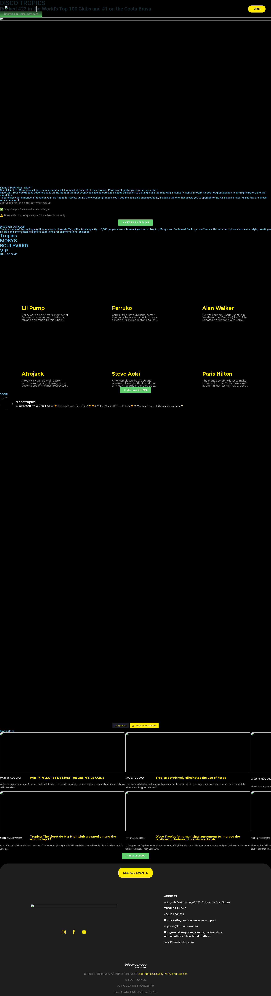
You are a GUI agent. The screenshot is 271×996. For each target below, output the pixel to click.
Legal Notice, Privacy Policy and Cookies (162, 973)
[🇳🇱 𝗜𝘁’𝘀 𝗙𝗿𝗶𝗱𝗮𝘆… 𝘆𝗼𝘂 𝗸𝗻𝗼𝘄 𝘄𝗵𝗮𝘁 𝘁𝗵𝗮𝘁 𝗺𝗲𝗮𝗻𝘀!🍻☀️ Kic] (101, 524)
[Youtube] (84, 932)
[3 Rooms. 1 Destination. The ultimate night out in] (169, 687)
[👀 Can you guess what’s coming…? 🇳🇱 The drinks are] (33, 526)
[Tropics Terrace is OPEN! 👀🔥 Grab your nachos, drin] (169, 636)
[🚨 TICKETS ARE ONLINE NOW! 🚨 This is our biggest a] (33, 608)
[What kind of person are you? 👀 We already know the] (101, 636)
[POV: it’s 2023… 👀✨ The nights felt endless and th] (33, 681)
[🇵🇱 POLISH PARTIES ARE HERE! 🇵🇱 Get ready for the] (169, 528)
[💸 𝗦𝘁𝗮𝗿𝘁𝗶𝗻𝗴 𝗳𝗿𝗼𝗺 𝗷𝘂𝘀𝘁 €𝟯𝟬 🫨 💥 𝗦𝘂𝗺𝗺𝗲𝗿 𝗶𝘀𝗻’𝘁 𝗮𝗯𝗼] (169, 461)
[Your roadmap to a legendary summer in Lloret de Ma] (33, 649)
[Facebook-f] (74, 932)
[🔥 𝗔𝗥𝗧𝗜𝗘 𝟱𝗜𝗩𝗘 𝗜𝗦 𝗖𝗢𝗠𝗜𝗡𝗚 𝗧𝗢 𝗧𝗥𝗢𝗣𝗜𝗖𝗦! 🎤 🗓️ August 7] (33, 442)
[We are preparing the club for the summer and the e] (169, 608)
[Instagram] (63, 932)
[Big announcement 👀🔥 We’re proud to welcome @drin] (101, 601)
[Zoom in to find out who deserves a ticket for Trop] (101, 690)
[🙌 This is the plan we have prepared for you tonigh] (101, 442)
